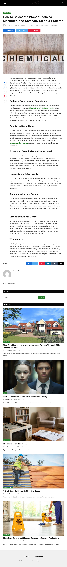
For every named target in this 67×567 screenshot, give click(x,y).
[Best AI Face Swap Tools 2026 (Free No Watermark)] (33, 377)
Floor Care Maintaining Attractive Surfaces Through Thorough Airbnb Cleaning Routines (32, 346)
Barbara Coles (8, 399)
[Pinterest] (4, 96)
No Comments (44, 25)
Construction (8, 487)
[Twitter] (4, 87)
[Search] (62, 3)
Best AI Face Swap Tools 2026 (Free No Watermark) (25, 397)
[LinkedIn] (4, 91)
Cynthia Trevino (8, 540)
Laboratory (7, 12)
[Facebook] (4, 82)
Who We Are (39, 556)
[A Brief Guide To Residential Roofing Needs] (33, 471)
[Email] (4, 100)
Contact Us (28, 556)
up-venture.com (43, 561)
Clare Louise (8, 350)
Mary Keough (8, 446)
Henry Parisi (11, 25)
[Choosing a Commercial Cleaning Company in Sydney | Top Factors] (33, 518)
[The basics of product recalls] (33, 424)
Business (6, 341)
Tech (5, 393)
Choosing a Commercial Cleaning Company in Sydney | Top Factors (31, 538)
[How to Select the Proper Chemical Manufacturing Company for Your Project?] (33, 54)
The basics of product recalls (15, 444)
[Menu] (5, 3)
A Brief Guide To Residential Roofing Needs (21, 491)
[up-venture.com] (33, 3)
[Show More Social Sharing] (42, 30)
